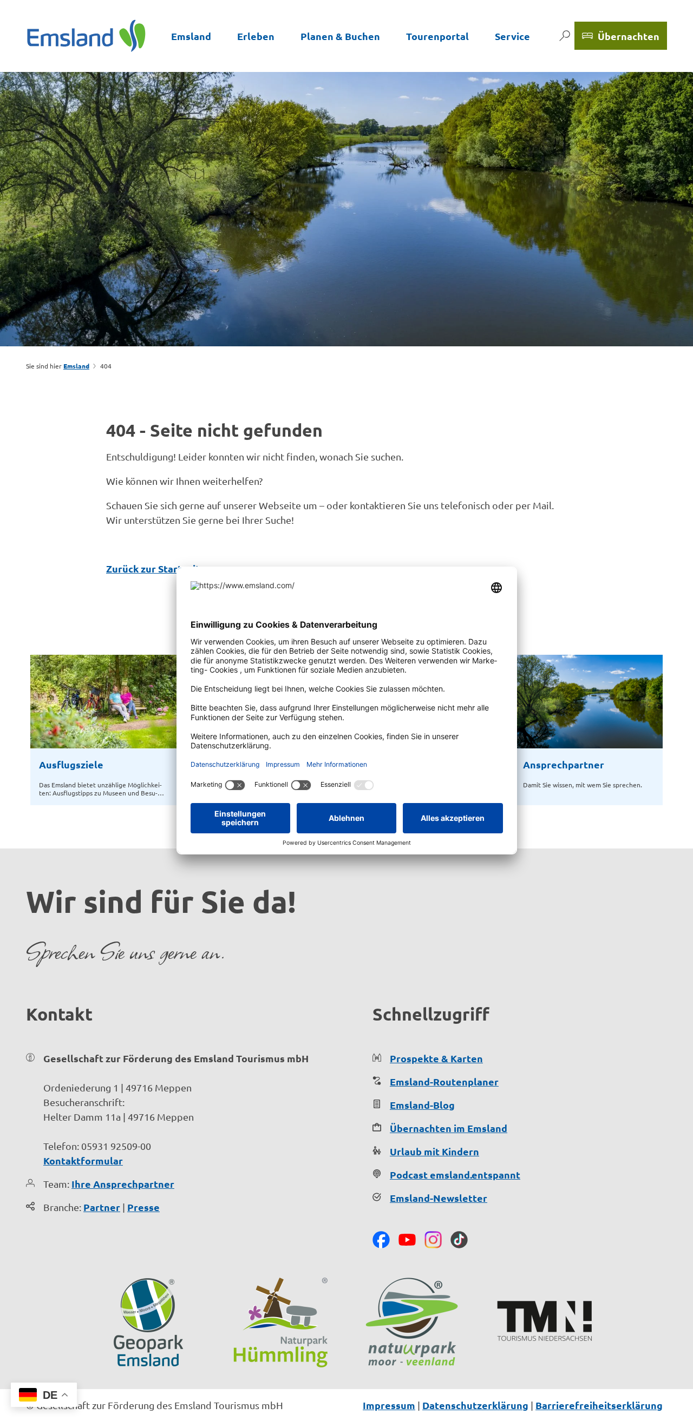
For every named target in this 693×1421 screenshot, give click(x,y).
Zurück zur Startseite (156, 568)
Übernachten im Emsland (448, 1128)
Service (512, 36)
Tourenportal (437, 36)
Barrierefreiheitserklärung (599, 1405)
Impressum (389, 1405)
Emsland (191, 36)
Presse (143, 1207)
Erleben (255, 36)
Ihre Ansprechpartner (122, 1183)
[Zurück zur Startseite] (86, 35)
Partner (101, 1207)
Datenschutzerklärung (475, 1405)
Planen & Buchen (340, 36)
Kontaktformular (83, 1160)
